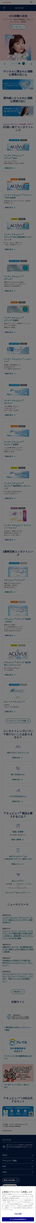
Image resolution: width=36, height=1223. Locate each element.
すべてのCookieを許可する (18, 1219)
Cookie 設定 (18, 1213)
